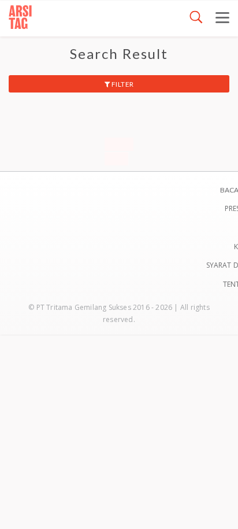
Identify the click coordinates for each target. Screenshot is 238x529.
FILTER (122, 84)
